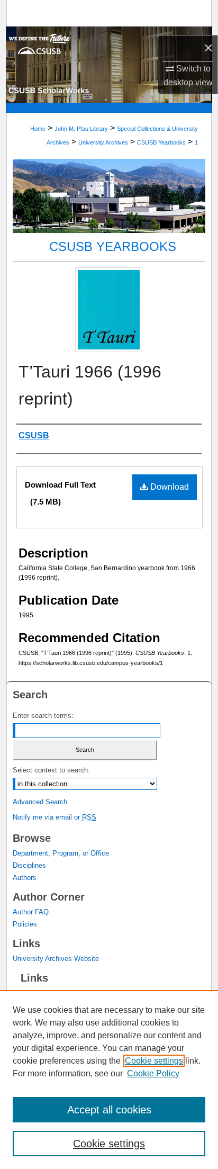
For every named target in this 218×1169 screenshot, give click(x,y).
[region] (109, 1079)
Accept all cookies (109, 1110)
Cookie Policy (153, 1073)
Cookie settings (154, 1060)
